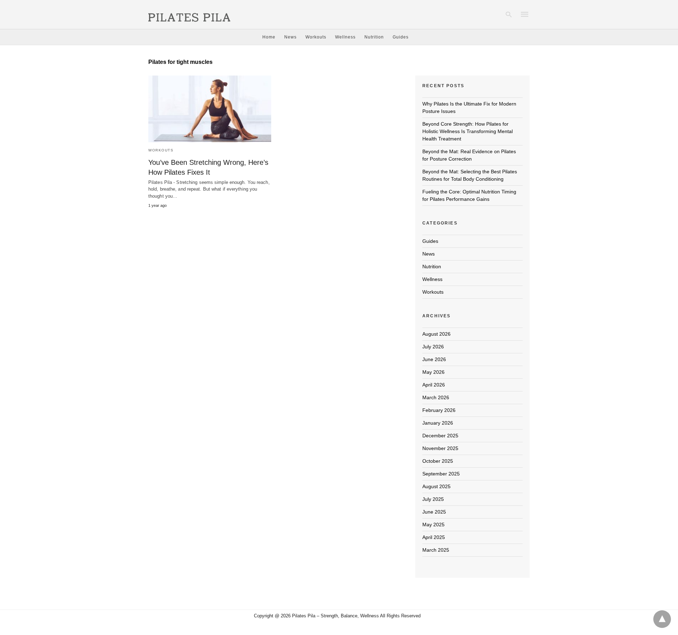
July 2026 (433, 346)
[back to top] (662, 619)
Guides (401, 37)
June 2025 (434, 512)
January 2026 (437, 423)
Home (268, 37)
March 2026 (435, 397)
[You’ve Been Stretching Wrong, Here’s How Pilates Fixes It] (209, 109)
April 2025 (433, 537)
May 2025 (433, 524)
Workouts (315, 37)
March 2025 (435, 550)
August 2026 (436, 334)
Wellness (345, 37)
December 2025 (440, 435)
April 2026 (433, 385)
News (290, 37)
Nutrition (374, 37)
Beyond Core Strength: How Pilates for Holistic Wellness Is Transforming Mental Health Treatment (467, 131)
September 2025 (441, 474)
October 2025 (437, 461)
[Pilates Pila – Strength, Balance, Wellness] (189, 13)
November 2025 (440, 448)
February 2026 (439, 410)
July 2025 (433, 499)
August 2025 (436, 486)
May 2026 (433, 372)
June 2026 (434, 359)
